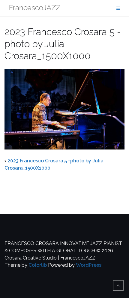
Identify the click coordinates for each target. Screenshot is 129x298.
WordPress (88, 265)
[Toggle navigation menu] (118, 8)
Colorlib (37, 265)
